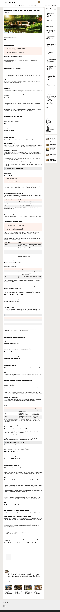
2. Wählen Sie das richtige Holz (51, 75)
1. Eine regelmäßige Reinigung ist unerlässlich (51, 48)
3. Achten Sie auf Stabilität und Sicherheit (51, 77)
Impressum (4, 606)
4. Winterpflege (49, 53)
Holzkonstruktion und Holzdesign (50, 69)
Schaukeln (47, 127)
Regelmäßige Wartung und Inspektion (50, 62)
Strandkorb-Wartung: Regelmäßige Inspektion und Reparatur (18, 593)
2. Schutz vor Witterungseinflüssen (50, 50)
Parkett (47, 123)
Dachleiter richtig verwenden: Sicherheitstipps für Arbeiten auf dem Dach (53, 150)
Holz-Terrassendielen (49, 116)
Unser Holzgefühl (54, 5)
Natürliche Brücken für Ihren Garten (50, 14)
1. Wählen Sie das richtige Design (50, 73)
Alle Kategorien (54, 2)
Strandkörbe (47, 130)
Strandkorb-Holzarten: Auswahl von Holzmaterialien (8, 592)
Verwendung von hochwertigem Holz (51, 60)
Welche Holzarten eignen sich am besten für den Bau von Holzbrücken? (51, 92)
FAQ (47, 84)
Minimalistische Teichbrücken (51, 30)
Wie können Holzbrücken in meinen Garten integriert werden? (50, 89)
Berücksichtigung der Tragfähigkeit (50, 57)
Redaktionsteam (6, 12)
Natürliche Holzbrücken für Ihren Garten (51, 16)
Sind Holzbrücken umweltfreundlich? (49, 100)
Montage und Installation (50, 21)
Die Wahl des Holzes (49, 20)
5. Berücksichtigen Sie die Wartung (50, 81)
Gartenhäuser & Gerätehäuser (21, 5)
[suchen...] (39, 2)
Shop (4, 605)
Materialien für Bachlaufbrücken (51, 35)
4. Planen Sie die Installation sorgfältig (51, 79)
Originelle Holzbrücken (50, 27)
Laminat (47, 119)
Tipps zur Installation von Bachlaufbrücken (50, 40)
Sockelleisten (48, 128)
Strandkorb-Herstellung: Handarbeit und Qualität (37, 593)
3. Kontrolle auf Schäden (50, 52)
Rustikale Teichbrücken (50, 26)
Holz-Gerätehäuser (48, 115)
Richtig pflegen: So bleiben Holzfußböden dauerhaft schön (53, 160)
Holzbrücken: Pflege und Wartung (50, 46)
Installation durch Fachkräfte (51, 63)
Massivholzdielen (48, 122)
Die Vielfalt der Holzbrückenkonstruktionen (51, 42)
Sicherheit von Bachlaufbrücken (51, 38)
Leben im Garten (35, 5)
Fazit (47, 83)
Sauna (47, 126)
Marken (50, 2)
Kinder (46, 5)
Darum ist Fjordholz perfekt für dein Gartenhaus (53, 145)
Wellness (49, 5)
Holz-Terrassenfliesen (49, 117)
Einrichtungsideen (10, 4)
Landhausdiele (48, 120)
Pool (46, 124)
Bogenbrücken (49, 17)
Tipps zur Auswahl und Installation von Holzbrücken (51, 71)
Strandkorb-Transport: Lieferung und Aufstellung (28, 592)
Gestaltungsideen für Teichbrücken (49, 23)
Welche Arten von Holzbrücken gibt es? (51, 86)
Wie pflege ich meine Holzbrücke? (50, 94)
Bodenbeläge (16, 5)
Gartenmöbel (41, 4)
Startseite (4, 4)
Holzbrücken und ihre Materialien (51, 44)
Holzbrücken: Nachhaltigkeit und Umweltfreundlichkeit (51, 67)
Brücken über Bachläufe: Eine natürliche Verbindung (51, 32)
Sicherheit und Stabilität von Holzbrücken (51, 55)
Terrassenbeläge (30, 5)
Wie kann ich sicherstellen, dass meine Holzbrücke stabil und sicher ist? (51, 97)
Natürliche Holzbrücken (50, 25)
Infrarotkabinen (48, 118)
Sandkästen (47, 125)
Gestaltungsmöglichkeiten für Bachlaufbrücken (51, 37)
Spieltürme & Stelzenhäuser (50, 129)
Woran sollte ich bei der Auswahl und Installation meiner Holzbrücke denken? (51, 102)
